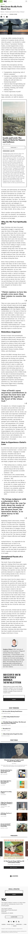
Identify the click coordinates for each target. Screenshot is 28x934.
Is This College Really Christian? (11, 716)
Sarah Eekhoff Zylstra (6, 713)
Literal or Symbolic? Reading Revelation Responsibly (6, 825)
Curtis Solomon (4, 806)
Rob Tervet (14, 763)
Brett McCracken (4, 774)
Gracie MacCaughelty (5, 735)
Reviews (3, 4)
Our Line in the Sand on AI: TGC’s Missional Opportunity (6, 771)
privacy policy (10, 924)
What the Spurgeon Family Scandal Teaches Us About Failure (14, 761)
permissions (19, 924)
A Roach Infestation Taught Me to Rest (13, 734)
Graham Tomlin (17, 864)
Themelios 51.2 (6, 728)
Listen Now (14, 867)
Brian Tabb (3, 730)
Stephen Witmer (13, 14)
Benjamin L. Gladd (4, 828)
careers (4, 924)
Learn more (16, 932)
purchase (13, 147)
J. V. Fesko (8, 730)
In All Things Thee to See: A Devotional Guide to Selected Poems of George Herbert (13, 663)
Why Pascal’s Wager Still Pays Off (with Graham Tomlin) (14, 862)
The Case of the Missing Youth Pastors (12, 711)
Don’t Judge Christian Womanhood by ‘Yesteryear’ (6, 782)
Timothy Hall (4, 718)
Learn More (14, 917)
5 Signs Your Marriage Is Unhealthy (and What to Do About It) (6, 803)
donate (14, 926)
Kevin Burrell (3, 794)
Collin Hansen (3, 816)
